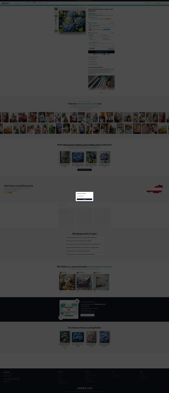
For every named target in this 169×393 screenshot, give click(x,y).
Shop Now (84, 199)
